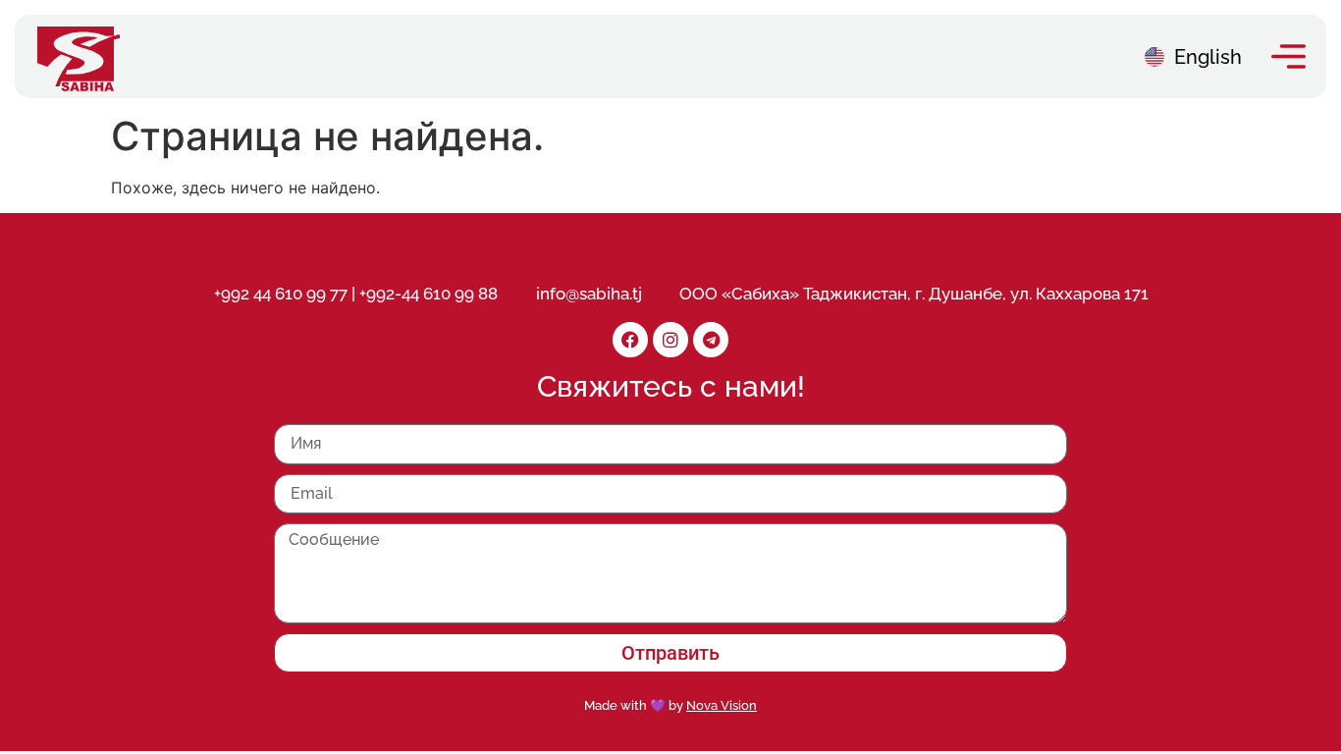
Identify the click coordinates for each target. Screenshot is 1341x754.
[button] (1288, 56)
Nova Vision (721, 705)
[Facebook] (630, 339)
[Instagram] (670, 339)
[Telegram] (710, 339)
